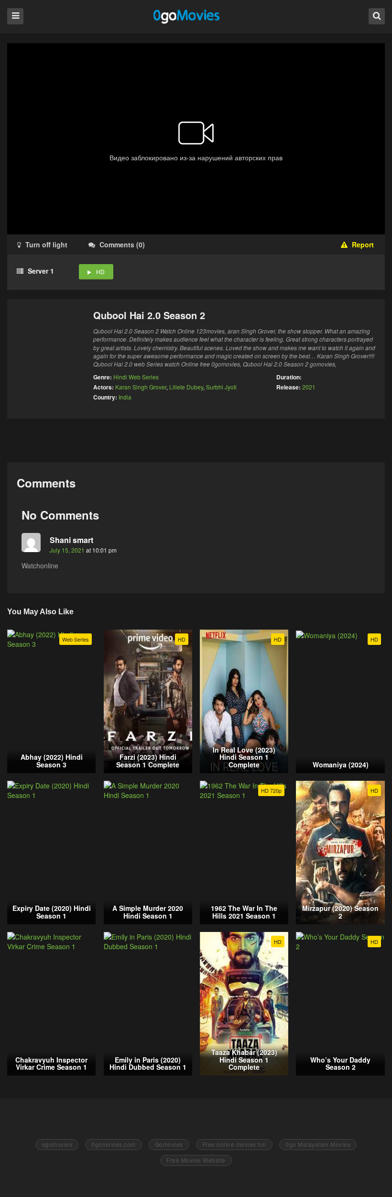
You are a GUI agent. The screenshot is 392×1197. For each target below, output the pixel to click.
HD (100, 271)
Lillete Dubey (186, 387)
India (125, 397)
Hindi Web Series (136, 377)
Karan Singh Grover (140, 387)
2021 (309, 387)
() (122, 244)
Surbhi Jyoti (221, 387)
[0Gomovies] (187, 16)
